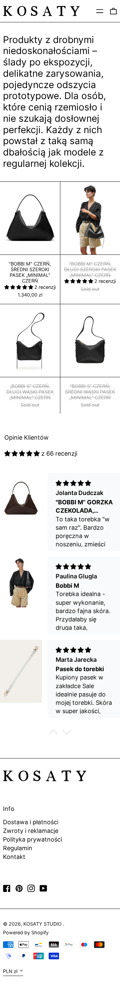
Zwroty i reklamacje (30, 830)
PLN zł (10, 971)
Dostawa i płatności (30, 822)
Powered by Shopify (26, 932)
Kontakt (14, 856)
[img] (22, 453)
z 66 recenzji (59, 453)
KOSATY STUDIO (43, 924)
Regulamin (17, 848)
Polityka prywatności (32, 839)
